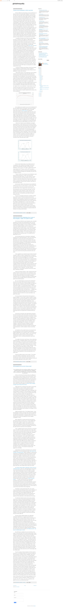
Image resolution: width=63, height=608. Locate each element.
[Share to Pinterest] (30, 212)
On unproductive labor (41, 21)
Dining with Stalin (41, 42)
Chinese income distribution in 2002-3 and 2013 (23, 10)
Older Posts (35, 585)
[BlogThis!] (27, 212)
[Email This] (26, 212)
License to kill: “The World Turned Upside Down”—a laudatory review (44, 38)
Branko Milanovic (45, 63)
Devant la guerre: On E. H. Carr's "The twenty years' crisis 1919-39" (43, 54)
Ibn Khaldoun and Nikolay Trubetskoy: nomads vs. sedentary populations (43, 46)
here (29, 45)
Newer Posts (14, 585)
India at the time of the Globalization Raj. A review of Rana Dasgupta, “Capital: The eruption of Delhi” (24, 218)
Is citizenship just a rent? (42, 17)
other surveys (24, 110)
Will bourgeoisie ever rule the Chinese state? (22, 366)
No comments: (23, 361)
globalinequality (18, 4)
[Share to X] (28, 212)
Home (25, 585)
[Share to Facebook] (29, 212)
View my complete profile (45, 64)
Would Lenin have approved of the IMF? (43, 55)
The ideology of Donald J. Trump (43, 56)
